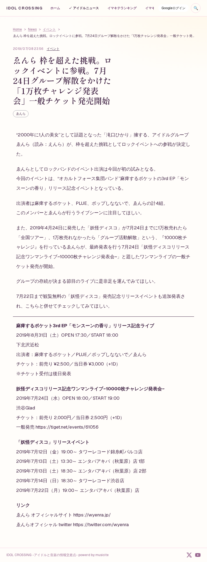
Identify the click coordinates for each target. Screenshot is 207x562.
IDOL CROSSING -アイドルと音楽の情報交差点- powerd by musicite (57, 555)
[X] (189, 555)
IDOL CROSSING (24, 8)
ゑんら (21, 114)
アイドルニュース (84, 8)
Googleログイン (173, 8)
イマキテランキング (122, 8)
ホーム (55, 8)
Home (17, 29)
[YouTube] (198, 555)
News (32, 29)
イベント (49, 29)
